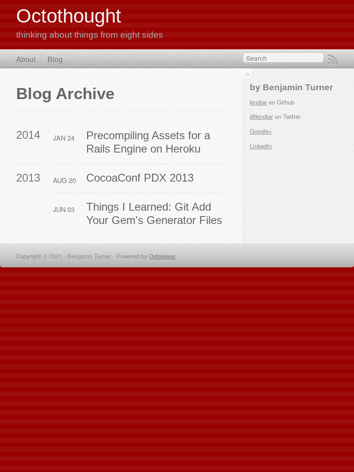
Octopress (162, 256)
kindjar (258, 102)
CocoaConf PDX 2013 (140, 177)
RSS (333, 59)
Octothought (68, 16)
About (25, 59)
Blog (55, 59)
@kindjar (261, 116)
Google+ (261, 131)
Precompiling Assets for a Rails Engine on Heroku (149, 142)
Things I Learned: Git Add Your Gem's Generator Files (154, 213)
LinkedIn (261, 146)
